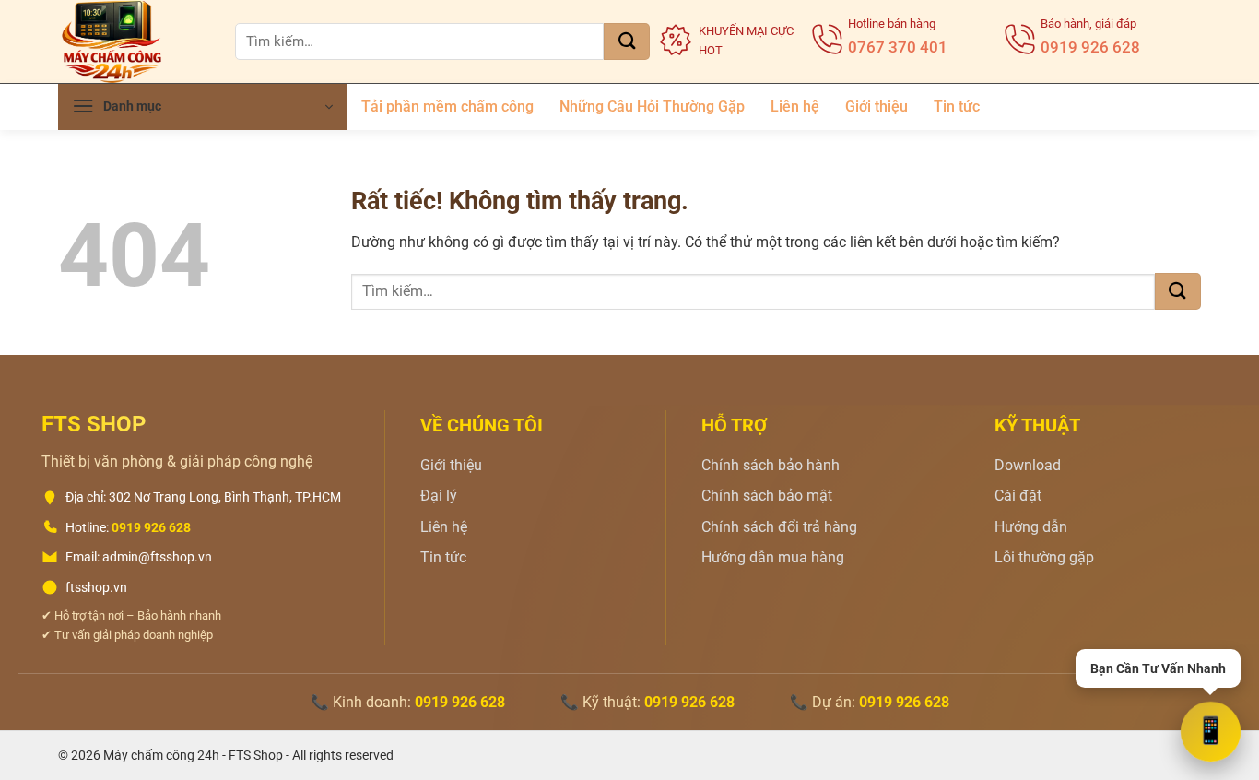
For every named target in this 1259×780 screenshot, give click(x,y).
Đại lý (438, 495)
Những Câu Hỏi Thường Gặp (652, 106)
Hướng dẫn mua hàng (772, 557)
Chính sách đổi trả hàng (779, 527)
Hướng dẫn (1030, 527)
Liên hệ (795, 106)
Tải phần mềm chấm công (447, 106)
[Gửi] (627, 41)
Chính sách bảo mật (766, 495)
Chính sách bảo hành (770, 465)
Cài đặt (1017, 495)
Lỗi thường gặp (1044, 557)
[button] (202, 107)
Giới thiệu (876, 106)
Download (1027, 465)
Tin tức (957, 106)
